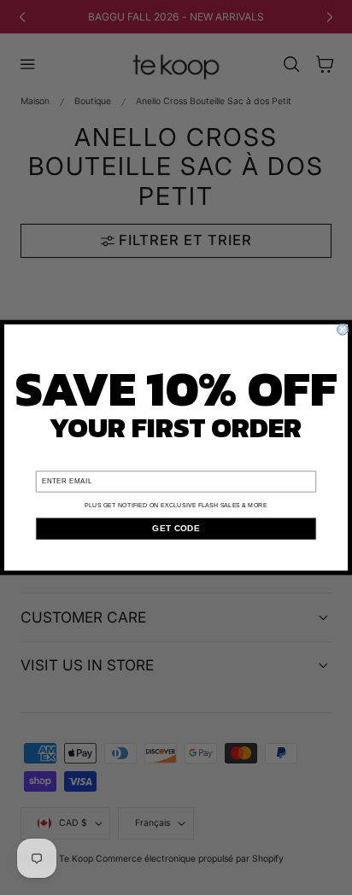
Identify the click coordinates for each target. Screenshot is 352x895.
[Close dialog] (342, 330)
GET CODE (175, 528)
